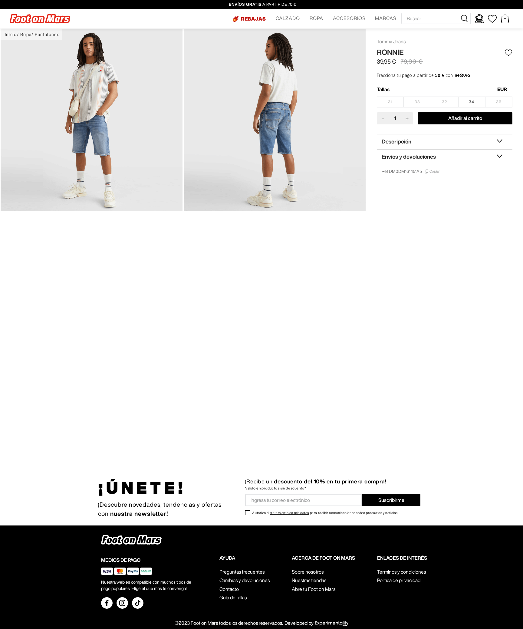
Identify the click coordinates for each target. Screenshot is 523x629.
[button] (249, 18)
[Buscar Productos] (465, 18)
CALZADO (288, 18)
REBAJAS (253, 18)
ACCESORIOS (349, 18)
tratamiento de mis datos (289, 512)
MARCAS (385, 18)
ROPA (316, 18)
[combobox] (436, 18)
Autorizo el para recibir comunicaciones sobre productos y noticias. (325, 512)
